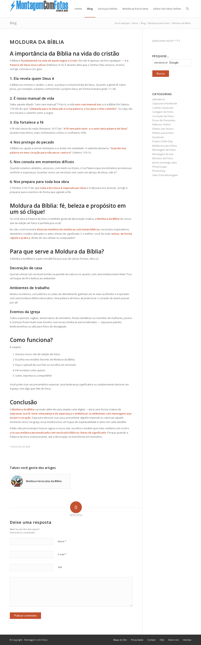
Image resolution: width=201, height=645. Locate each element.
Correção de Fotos (163, 116)
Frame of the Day (162, 141)
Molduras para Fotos (164, 145)
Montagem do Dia (162, 154)
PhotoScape (159, 166)
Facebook (158, 137)
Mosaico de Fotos (162, 158)
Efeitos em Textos (163, 128)
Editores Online (161, 124)
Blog (13, 23)
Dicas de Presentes (163, 120)
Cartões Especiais (163, 107)
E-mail (62, 554)
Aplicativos (158, 99)
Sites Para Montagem (165, 175)
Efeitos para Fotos (163, 133)
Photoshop (158, 171)
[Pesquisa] (187, 8)
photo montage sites (164, 162)
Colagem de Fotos (163, 112)
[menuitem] (78, 8)
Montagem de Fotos (164, 150)
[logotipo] (39, 8)
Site (60, 567)
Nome (62, 541)
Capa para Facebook (164, 103)
